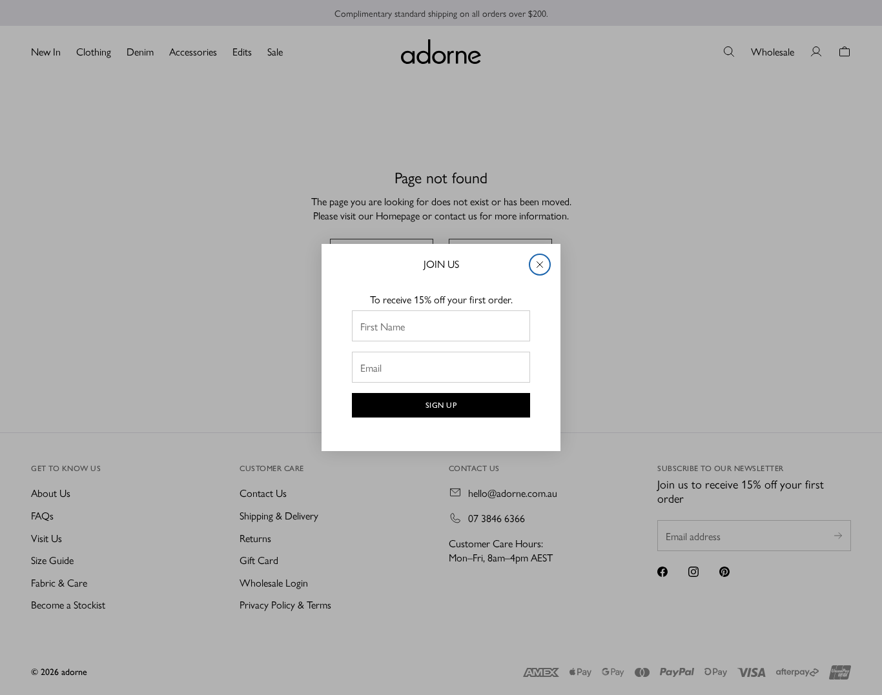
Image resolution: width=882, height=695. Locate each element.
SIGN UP (441, 405)
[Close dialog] (539, 264)
